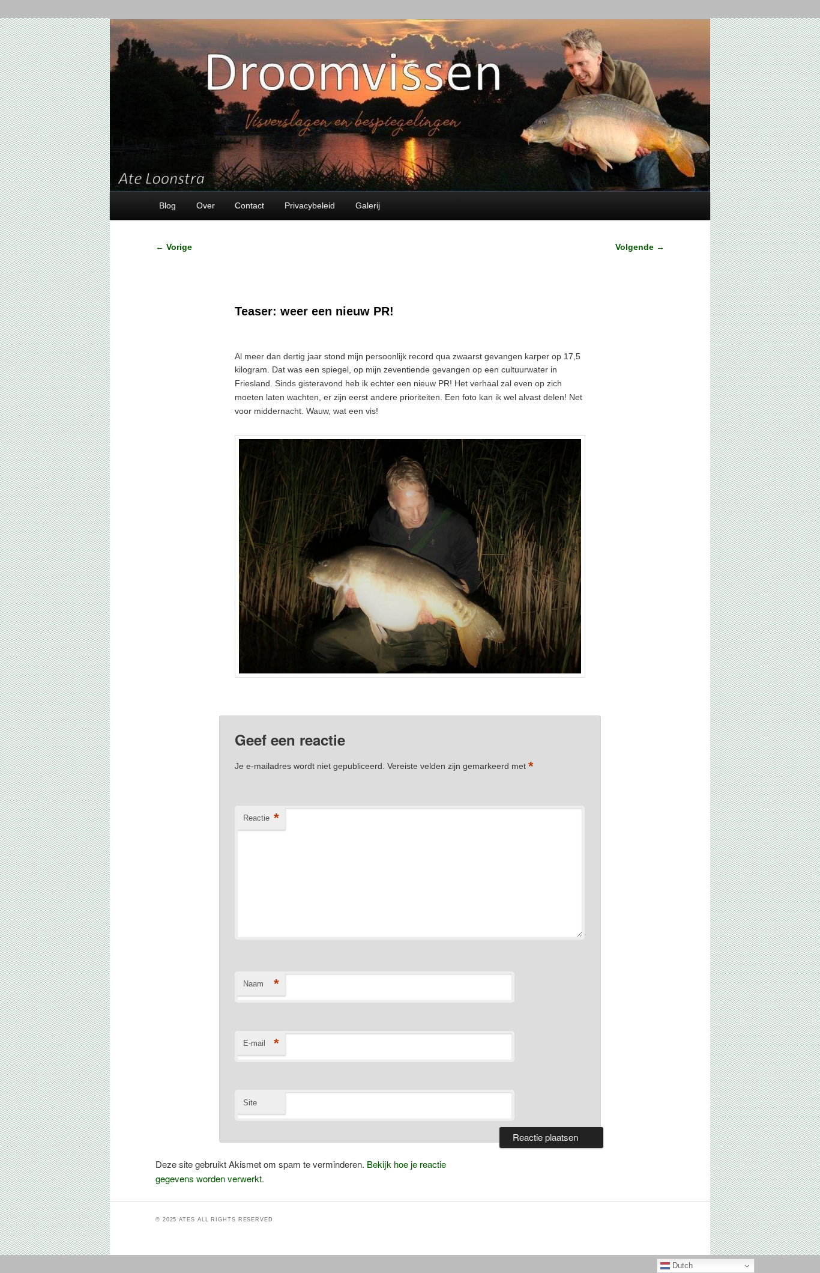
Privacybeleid (310, 205)
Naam (261, 983)
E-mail (261, 1043)
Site (250, 1102)
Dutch (681, 1265)
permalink (366, 698)
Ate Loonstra (321, 698)
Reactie (261, 817)
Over (205, 205)
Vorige (173, 247)
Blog (167, 205)
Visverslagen (289, 698)
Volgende (640, 247)
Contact (249, 205)
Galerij (367, 205)
